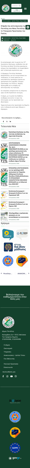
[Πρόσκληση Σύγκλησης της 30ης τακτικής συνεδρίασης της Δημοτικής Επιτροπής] (4, 135)
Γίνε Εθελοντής (9, 359)
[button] (28, 27)
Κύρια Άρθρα (22, 38)
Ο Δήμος (7, 345)
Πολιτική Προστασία (11, 364)
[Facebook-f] (4, 376)
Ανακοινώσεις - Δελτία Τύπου (11, 38)
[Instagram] (8, 376)
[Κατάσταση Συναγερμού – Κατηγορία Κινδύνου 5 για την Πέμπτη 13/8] (4, 205)
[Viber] (17, 376)
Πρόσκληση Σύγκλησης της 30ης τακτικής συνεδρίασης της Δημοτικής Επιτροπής (19, 134)
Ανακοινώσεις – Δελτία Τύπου (14, 355)
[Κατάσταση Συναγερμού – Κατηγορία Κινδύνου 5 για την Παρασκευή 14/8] (4, 194)
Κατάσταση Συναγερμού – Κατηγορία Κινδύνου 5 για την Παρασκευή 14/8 (18, 193)
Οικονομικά (8, 348)
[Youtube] (12, 376)
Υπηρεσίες (7, 352)
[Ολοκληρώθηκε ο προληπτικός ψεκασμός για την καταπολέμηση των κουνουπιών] (4, 216)
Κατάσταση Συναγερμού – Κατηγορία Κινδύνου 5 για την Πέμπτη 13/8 (18, 204)
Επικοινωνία (8, 367)
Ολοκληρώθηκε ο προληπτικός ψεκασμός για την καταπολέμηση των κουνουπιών (19, 215)
